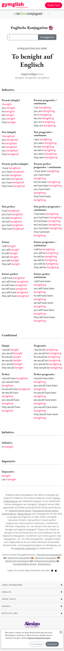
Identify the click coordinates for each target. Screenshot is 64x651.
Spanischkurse (9, 513)
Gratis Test (53, 5)
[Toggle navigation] (48, 14)
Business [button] (6, 606)
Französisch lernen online (45, 510)
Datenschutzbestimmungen (39, 638)
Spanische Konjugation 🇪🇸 (20, 557)
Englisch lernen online (20, 510)
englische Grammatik (25, 548)
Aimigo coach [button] (9, 599)
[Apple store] (56, 570)
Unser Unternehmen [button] (12, 585)
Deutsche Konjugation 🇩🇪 (47, 557)
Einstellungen (37, 644)
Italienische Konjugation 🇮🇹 (18, 560)
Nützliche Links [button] (10, 613)
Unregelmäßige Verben (25, 564)
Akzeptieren (52, 644)
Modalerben (44, 564)
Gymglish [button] (6, 592)
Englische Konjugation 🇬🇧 (46, 560)
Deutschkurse (24, 513)
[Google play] (52, 570)
